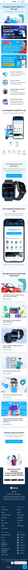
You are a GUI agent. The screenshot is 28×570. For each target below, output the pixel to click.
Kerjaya (3, 525)
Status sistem (4, 554)
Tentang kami (4, 509)
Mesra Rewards (21, 515)
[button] (2, 242)
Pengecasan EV (21, 525)
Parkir (18, 523)
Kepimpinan (4, 517)
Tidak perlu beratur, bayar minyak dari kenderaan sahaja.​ (13, 295)
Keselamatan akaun (6, 534)
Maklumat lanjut (7, 299)
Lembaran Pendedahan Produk (4, 544)
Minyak (19, 509)
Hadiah (19, 512)
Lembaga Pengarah (6, 515)
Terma (2, 540)
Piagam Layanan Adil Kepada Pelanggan (5, 550)
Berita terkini (4, 523)
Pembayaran (20, 520)
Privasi (3, 537)
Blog (2, 520)
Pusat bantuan (4, 528)
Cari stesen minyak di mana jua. (12, 395)
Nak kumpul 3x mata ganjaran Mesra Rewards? (12, 321)
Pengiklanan (20, 517)
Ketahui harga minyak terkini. (12, 371)
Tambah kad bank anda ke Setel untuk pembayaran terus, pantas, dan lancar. (13, 420)
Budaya (3, 512)
